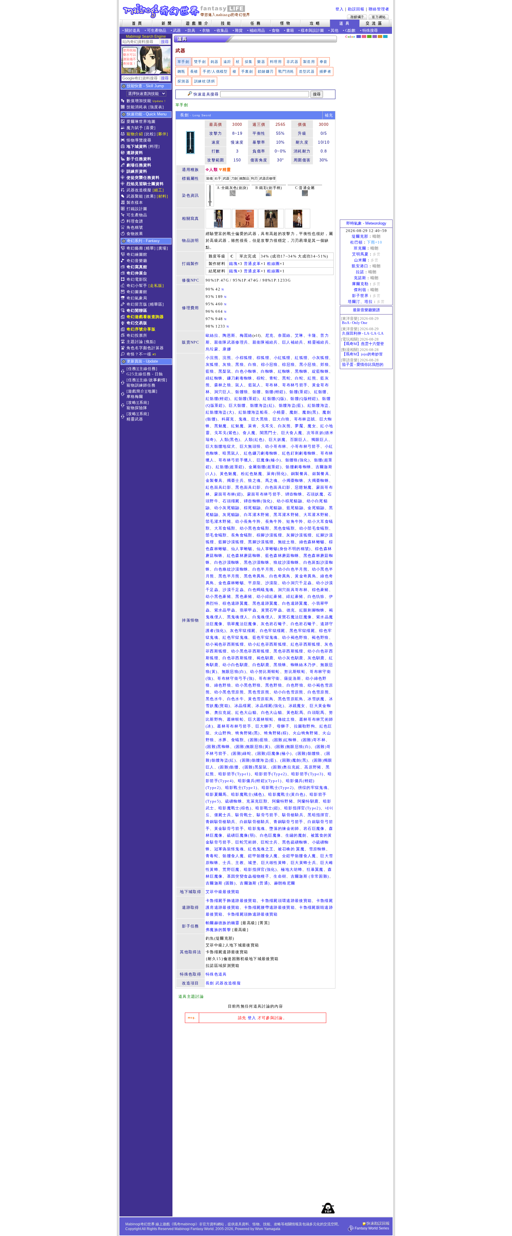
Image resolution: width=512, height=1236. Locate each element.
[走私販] (156, 285)
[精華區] (156, 304)
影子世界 (360, 295)
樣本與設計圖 (312, 30)
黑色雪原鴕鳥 (290, 699)
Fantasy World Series (372, 1228)
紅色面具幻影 (218, 487)
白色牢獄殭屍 (272, 630)
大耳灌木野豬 (316, 514)
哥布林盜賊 (304, 419)
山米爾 (360, 260)
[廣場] (162, 248)
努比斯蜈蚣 (294, 671)
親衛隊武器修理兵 (231, 342)
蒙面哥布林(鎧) (228, 494)
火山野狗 (222, 733)
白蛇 (299, 378)
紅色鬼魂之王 (260, 849)
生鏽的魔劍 (296, 835)
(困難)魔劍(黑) (294, 760)
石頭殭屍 (231, 501)
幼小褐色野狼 (295, 637)
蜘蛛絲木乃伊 (303, 665)
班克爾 (360, 248)
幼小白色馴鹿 (235, 665)
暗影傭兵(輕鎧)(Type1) (260, 781)
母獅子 (283, 726)
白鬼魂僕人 (263, 617)
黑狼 (239, 364)
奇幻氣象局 (137, 298)
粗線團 (273, 263)
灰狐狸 (212, 364)
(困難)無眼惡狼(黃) (252, 746)
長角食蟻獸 (241, 535)
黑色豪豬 (243, 596)
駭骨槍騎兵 (292, 815)
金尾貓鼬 (316, 508)
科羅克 (228, 419)
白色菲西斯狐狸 (237, 658)
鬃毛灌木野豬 (218, 521)
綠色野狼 (222, 685)
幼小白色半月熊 (293, 569)
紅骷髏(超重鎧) (230, 467)
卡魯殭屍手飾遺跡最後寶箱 (231, 900)
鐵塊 (233, 263)
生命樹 (279, 876)
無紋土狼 (286, 542)
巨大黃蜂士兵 (303, 862)
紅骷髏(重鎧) (246, 398)
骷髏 (256, 392)
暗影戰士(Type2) (278, 787)
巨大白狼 (281, 419)
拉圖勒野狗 (304, 726)
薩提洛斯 (292, 678)
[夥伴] (162, 134)
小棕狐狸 (243, 357)
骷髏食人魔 (233, 856)
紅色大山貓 (246, 712)
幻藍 (358, 36)
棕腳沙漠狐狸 (269, 535)
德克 (291, 610)
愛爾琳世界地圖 (141, 121)
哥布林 (271, 385)
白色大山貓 (271, 712)
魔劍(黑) (310, 412)
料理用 (276, 62)
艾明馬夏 (360, 254)
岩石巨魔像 (314, 828)
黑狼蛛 (279, 665)
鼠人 (239, 385)
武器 (177, 30)
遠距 (227, 62)
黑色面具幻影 (248, 487)
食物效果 (135, 233)
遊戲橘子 (357, 17)
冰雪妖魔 (316, 699)
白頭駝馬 (316, 712)
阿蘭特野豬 (282, 801)
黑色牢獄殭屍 (302, 630)
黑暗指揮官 (318, 815)
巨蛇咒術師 (246, 842)
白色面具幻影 (278, 487)
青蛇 (273, 378)
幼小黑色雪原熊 (229, 692)
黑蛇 (286, 378)
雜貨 (239, 30)
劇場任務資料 (139, 165)
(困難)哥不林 (313, 740)
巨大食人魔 (292, 432)
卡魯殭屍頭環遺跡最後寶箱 (286, 900)
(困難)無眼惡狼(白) (293, 746)
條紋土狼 (286, 719)
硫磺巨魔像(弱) (241, 835)
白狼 (252, 364)
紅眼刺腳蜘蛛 (312, 610)
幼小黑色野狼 (248, 685)
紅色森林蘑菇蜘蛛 (244, 555)
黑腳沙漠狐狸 (260, 542)
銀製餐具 (320, 473)
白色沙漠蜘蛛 (227, 562)
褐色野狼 (320, 637)
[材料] (162, 196)
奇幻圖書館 (137, 292)
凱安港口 (360, 266)
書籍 (290, 30)
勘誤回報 (356, 9)
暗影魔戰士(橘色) (247, 794)
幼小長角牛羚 (248, 521)
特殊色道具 (216, 974)
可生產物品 (156, 30)
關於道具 (132, 30)
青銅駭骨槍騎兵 (220, 821)
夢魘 (299, 426)
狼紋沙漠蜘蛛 (286, 562)
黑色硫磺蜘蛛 (295, 842)
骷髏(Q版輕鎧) (304, 398)
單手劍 (183, 62)
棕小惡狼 (269, 364)
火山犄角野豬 (305, 733)
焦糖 (380, 36)
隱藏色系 (388, 34)
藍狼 (210, 371)
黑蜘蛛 (301, 371)
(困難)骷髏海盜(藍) (258, 760)
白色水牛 (235, 699)
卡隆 (312, 335)
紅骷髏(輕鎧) (218, 398)
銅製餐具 (299, 473)
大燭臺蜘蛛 (318, 480)
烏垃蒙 (212, 349)
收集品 (222, 30)
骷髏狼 (241, 392)
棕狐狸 (263, 357)
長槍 (194, 71)
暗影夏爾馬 (216, 794)
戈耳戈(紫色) (226, 432)
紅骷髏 (320, 392)
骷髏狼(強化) (297, 460)
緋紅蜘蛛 (214, 378)
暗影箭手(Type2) (271, 774)
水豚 (222, 740)
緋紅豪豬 (294, 596)
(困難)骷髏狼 (308, 753)
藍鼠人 (254, 385)
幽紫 (374, 36)
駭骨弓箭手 (267, 815)
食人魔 (249, 432)
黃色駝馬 (295, 712)
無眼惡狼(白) (234, 671)
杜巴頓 (356, 242)
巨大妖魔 (277, 439)
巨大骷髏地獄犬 (220, 446)
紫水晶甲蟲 (225, 610)
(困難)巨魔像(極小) (273, 753)
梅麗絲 (246, 335)
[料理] (154, 146)
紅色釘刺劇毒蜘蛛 (299, 453)
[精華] (150, 248)
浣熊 (227, 357)
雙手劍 (200, 62)
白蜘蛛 (267, 371)
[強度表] (156, 107)
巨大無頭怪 (250, 446)
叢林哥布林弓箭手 (234, 726)
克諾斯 (360, 278)
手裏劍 (247, 71)
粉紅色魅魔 (251, 473)
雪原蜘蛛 (317, 849)
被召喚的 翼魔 (291, 849)
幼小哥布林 (276, 446)
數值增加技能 (139, 101)
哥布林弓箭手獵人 (235, 460)
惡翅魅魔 (303, 487)
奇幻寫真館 (137, 267)
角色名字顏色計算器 (145, 348)
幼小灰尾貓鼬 (227, 508)
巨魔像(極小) (269, 460)
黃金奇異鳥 (305, 576)
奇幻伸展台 (137, 273)
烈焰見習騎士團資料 (145, 184)
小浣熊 (212, 357)
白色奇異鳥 (280, 576)
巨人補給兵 (292, 342)
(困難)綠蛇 (241, 753)
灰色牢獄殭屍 (242, 630)
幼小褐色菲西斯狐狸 (225, 644)
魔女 (312, 426)
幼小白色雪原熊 (288, 692)
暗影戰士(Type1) (241, 787)
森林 (369, 36)
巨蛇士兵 (269, 842)
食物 (275, 30)
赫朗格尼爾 (284, 883)
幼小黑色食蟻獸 (254, 528)
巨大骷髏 (237, 405)
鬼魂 (243, 419)
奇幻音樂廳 (137, 260)
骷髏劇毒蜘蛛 (298, 467)
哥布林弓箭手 (295, 385)
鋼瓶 (181, 71)
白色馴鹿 (260, 665)
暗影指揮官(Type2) (302, 808)
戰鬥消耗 (286, 71)
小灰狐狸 (320, 357)
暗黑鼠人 (231, 453)
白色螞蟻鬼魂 (260, 589)
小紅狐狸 (282, 357)
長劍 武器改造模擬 (223, 983)
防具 (191, 30)
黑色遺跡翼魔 (265, 603)
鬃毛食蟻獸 (216, 535)
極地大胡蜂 (291, 869)
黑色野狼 (273, 685)
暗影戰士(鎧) (267, 808)
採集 (249, 62)
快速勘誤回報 (378, 1223)
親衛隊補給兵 (265, 342)
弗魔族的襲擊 (218, 929)
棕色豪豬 (320, 589)
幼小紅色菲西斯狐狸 (267, 644)
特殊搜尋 (370, 30)
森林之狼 (222, 385)
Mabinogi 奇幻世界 (186, 11)
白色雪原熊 (318, 692)
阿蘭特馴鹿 (308, 801)
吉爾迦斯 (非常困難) (310, 876)
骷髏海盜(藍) (291, 405)
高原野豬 (312, 767)
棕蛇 (261, 378)
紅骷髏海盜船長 (253, 412)
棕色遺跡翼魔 (235, 603)
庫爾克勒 (360, 284)
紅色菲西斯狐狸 (305, 644)
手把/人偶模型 (215, 71)
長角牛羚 (273, 521)
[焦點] (150, 341)
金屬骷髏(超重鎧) (265, 467)
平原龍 (254, 583)
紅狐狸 (301, 357)
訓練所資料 (137, 171)
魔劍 (293, 412)
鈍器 (215, 62)
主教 (239, 862)
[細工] (158, 190)
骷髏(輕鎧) (275, 392)
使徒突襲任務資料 (143, 177)
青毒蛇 (212, 856)
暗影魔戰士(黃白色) (286, 794)
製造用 (309, 62)
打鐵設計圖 (137, 208)
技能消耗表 (137, 107)
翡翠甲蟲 (248, 610)
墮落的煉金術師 (284, 828)
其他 (334, 30)
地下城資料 (137, 146)
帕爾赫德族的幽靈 (223, 923)
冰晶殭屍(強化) (269, 705)
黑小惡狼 (307, 364)
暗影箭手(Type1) (234, 774)
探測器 (183, 81)
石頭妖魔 (315, 494)
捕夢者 (325, 71)
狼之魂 (254, 480)
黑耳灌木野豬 (286, 514)
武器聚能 (135, 196)
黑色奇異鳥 (254, 576)
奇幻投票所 (137, 335)
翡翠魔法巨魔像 (242, 624)
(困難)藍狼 (258, 740)
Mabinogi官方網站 (379, 17)
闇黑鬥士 (268, 432)
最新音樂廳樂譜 (366, 310)
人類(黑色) (230, 439)
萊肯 (252, 426)
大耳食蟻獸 (225, 528)
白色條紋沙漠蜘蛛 (231, 569)
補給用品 (257, 30)
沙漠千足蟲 (233, 589)
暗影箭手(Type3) (307, 774)
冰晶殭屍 (242, 705)
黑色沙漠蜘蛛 (256, 562)
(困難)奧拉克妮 (285, 767)
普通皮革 (252, 263)
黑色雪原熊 (258, 692)
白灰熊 (284, 426)
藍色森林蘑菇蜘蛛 (282, 555)
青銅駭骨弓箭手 (288, 821)
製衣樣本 (135, 202)
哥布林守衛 (269, 678)
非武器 (292, 62)
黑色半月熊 (229, 576)
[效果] (150, 196)
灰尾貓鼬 (231, 514)
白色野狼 (295, 685)
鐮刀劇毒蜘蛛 (239, 378)
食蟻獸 (237, 740)
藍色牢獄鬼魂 (265, 637)
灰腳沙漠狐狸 (299, 535)
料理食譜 (135, 221)
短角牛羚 (294, 521)
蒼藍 (385, 36)
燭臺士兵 (235, 480)
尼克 (269, 335)
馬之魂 (271, 480)
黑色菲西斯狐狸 (288, 651)
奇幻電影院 (137, 279)
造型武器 (307, 71)
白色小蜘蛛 (246, 371)
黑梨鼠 (224, 371)
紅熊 (312, 378)
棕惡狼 (288, 364)
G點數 (350, 30)
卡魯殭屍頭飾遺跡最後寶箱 (252, 914)
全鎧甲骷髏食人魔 (299, 856)
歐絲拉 (212, 335)
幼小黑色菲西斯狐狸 (250, 651)
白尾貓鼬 (273, 508)
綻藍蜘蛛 (320, 371)
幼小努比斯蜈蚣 (265, 671)
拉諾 (360, 272)
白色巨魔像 (270, 835)
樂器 (261, 62)
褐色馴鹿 (265, 658)
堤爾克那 (360, 236)
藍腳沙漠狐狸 (231, 542)
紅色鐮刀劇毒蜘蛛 (261, 453)
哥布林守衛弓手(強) (235, 678)
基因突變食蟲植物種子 (248, 876)
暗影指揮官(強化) (260, 869)
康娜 (227, 349)
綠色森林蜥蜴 (312, 542)
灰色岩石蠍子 (273, 624)
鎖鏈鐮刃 (265, 71)
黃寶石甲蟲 (271, 610)
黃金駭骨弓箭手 (229, 828)
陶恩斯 (229, 335)
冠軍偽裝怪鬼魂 (229, 849)
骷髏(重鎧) (299, 392)
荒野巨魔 (231, 869)
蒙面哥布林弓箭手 (264, 494)
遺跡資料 (135, 152)
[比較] (150, 134)
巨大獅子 (263, 726)
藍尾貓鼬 (295, 508)
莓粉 (364, 36)
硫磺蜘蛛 (233, 801)
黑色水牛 (214, 699)
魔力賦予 (135, 127)
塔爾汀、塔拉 (360, 301)
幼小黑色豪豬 (218, 596)
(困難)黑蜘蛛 (218, 746)
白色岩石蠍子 (303, 624)
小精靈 (279, 412)
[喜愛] (150, 127)
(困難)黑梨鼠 (255, 767)
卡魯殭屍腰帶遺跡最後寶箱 (269, 907)
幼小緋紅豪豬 (269, 596)
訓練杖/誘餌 (204, 81)
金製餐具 (214, 480)
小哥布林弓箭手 (305, 446)
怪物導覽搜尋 (139, 140)
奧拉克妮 (222, 712)
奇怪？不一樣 (139, 354)
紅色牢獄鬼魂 (235, 637)
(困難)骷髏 (228, 767)
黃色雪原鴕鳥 (260, 699)
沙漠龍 (271, 583)
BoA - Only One (354, 322)
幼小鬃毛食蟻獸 (314, 528)
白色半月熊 (263, 569)
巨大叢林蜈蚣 (260, 719)
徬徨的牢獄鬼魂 (313, 787)
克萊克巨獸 (257, 801)
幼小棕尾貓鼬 (289, 501)
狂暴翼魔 (315, 869)
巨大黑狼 (259, 419)
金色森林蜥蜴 (231, 583)
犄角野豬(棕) (276, 733)
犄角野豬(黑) (247, 733)
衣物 (206, 30)
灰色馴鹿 (316, 658)
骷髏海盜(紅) (262, 405)
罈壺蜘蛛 (293, 494)
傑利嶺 (360, 289)
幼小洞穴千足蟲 (297, 583)
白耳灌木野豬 (256, 514)
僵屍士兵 (222, 815)
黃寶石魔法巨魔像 (295, 617)
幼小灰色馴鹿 (290, 658)
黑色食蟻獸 (284, 528)
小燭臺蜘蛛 (292, 480)
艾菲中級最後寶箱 (223, 891)
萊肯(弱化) (277, 473)
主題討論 (135, 341)
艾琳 (299, 335)
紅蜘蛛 (284, 371)
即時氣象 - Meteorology (366, 223)
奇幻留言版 (137, 304)
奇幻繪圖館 (137, 254)
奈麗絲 (284, 335)
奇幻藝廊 (135, 248)
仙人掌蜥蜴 (241, 548)
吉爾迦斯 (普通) (255, 883)
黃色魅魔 (228, 473)
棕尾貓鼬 (252, 508)
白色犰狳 (316, 596)
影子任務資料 (139, 159)
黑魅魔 (220, 426)
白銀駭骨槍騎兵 (254, 821)
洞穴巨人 (222, 392)
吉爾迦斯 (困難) (221, 883)
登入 (339, 9)
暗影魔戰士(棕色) (234, 808)
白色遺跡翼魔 (295, 603)
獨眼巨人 (319, 439)
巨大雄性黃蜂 (274, 862)
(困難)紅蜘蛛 (285, 740)
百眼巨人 (298, 439)
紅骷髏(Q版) (274, 398)
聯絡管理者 (379, 9)
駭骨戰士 (243, 815)
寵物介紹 (135, 134)
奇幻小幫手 (137, 285)
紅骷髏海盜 (318, 405)
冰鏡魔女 (297, 705)
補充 (329, 115)
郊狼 (324, 364)
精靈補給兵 (318, 342)
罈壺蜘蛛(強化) (258, 501)
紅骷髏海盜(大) (220, 412)
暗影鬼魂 (256, 828)
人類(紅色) (254, 439)
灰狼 (227, 364)
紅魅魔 (237, 426)
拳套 (324, 62)
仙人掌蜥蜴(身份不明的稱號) (284, 548)
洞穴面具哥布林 (293, 589)
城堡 (252, 862)
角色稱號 (135, 227)
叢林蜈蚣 (235, 719)
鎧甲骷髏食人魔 (263, 856)
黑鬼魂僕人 (237, 617)
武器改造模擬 (139, 190)
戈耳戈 (267, 426)
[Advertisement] (255, 1071)
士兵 (227, 862)
